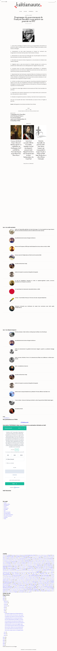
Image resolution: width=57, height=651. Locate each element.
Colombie (18, 562)
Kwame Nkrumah (41, 576)
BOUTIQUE (25, 11)
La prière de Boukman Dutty (21, 263)
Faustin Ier (44, 568)
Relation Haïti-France (29, 586)
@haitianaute (25, 422)
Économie (9, 567)
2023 (4, 637)
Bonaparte (51, 558)
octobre (5, 604)
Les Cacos (45, 577)
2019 (3, 643)
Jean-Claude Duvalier (24, 575)
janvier (5, 635)
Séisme (8, 588)
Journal (4, 576)
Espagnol (9, 568)
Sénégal (24, 588)
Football (12, 569)
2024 (4, 599)
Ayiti (40, 557)
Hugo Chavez (35, 573)
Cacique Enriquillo (46, 559)
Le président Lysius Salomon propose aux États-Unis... (14, 616)
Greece (29, 570)
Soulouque (35, 588)
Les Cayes (50, 577)
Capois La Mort (38, 560)
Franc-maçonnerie (18, 569)
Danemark (9, 565)
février (5, 633)
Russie (27, 587)
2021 (3, 640)
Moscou (44, 581)
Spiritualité (39, 588)
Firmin (9, 569)
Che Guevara (48, 561)
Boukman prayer (21, 559)
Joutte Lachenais (9, 576)
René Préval (41, 586)
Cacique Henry (52, 559)
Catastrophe (8, 561)
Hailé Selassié (32, 572)
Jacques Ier (34, 574)
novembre (5, 602)
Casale (4, 561)
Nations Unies (25, 582)
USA (34, 590)
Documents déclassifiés (23, 566)
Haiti (37, 572)
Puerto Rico (39, 585)
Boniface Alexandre (5, 559)
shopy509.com (6, 417)
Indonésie (51, 573)
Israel (23, 574)
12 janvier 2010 (5, 555)
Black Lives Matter (33, 558)
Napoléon (52, 581)
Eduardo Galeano (14, 567)
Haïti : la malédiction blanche (21, 366)
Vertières (48, 590)
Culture (5, 506)
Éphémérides (31, 11)
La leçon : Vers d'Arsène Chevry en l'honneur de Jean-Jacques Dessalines (30, 297)
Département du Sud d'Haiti (31, 565)
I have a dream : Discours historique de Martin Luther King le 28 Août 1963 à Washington (34, 400)
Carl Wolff (51, 560)
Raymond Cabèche (21, 586)
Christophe (8, 562)
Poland (40, 584)
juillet (5, 609)
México (30, 581)
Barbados (48, 557)
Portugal (16, 585)
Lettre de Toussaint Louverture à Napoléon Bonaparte (26, 272)
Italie (26, 574)
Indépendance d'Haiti (43, 573)
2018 (4, 645)
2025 (4, 598)
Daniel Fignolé (15, 565)
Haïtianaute (23, 649)
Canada (22, 560)
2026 (4, 596)
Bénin (18, 558)
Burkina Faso (40, 559)
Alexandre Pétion (7, 504)
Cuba (45, 563)
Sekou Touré (20, 588)
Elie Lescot (31, 567)
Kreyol (36, 576)
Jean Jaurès (9, 575)
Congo (42, 562)
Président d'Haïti (22, 585)
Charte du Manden (42, 561)
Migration (40, 581)
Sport (43, 588)
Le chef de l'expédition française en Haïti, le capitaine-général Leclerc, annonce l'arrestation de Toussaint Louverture (34, 281)
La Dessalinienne (47, 576)
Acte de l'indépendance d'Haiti (30, 555)
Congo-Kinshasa (48, 562)
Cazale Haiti (19, 561)
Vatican (38, 590)
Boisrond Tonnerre (41, 558)
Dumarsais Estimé (50, 566)
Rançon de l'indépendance (8, 586)
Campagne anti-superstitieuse (8, 560)
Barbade (44, 557)
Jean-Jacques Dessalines (8, 514)
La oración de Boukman (11, 577)
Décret (19, 565)
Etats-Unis (15, 568)
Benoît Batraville (22, 558)
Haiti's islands (48, 572)
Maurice (23, 581)
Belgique (8, 558)
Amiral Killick (31, 556)
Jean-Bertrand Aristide (16, 575)
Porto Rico (11, 585)
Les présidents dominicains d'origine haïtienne (25, 237)
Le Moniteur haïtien (31, 577)
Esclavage (6, 509)
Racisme (51, 585)
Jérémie (52, 575)
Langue (26, 577)
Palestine (35, 583)
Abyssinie (21, 555)
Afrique (5, 502)
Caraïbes (43, 560)
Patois (52, 583)
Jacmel (30, 574)
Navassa (30, 582)
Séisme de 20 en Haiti (14, 588)
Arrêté (24, 557)
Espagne (4, 568)
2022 (4, 638)
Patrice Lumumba (5, 584)
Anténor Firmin (50, 556)
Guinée (24, 572)
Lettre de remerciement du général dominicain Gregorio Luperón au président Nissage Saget (34, 349)
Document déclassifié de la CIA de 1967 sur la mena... (14, 619)
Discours (16, 566)
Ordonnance (20, 583)
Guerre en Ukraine (14, 572)
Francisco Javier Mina (31, 569)
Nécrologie (34, 582)
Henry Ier (23, 573)
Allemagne (18, 556)
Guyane (28, 572)
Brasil (33, 559)
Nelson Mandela (40, 582)
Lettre (41, 578)
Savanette (4, 588)
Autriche (36, 557)
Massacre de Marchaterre (11, 581)
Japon (5, 575)
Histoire (29, 573)
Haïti (5, 510)
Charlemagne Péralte (28, 561)
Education (20, 567)
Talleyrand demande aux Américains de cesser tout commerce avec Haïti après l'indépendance (34, 307)
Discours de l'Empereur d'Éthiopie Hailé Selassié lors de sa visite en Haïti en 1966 (32, 246)
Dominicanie (6, 508)
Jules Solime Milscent (22, 576)
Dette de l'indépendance (48, 565)
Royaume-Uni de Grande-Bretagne (18, 587)
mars (5, 632)
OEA (11, 583)
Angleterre (45, 556)
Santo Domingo (50, 587)
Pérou (22, 584)
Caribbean (47, 560)
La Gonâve (52, 576)
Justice (33, 576)
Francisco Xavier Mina (38, 569)
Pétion (27, 584)
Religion (35, 586)
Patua (10, 584)
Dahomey (5, 565)
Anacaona (35, 556)
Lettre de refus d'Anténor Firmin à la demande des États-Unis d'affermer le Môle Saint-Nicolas (34, 358)
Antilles (4, 557)
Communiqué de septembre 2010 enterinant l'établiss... (14, 625)
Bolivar (46, 558)
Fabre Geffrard (38, 568)
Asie (33, 557)
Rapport (16, 586)
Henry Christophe (7, 512)
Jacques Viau (48, 574)
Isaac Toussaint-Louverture (17, 574)
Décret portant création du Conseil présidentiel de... (14, 627)
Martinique (4, 581)
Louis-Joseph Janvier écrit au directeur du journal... (14, 628)
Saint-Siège (39, 587)
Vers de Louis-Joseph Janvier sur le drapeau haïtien (14, 630)
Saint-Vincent (44, 587)
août (4, 607)
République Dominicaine (7, 587)
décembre (5, 601)
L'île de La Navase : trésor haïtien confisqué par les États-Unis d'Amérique (31, 331)
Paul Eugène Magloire (16, 584)
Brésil (36, 559)
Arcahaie (8, 557)
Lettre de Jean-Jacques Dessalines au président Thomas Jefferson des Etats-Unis (32, 391)
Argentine (17, 557)
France (23, 569)
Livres (37, 11)
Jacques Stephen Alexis (41, 574)
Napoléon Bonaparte (8, 582)
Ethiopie (20, 568)
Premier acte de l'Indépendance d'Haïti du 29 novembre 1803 (28, 255)
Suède (46, 588)
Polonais (51, 584)
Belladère (12, 558)
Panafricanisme (40, 583)
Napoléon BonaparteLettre (18, 582)
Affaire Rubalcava (44, 555)
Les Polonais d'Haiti (36, 578)
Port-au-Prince (5, 585)
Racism (47, 585)
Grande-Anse (22, 570)
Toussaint (25, 589)
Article (28, 557)
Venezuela (5, 517)
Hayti (52, 572)
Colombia (13, 562)
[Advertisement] (11, 219)
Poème (31, 584)
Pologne (47, 584)
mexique (33, 581)
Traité (41, 589)
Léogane (41, 577)
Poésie (35, 584)
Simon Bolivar (29, 588)
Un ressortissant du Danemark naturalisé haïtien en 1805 (27, 289)
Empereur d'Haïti (38, 567)
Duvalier (4, 567)
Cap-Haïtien (27, 560)
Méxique (37, 581)
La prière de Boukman (20, 577)
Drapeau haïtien (43, 566)
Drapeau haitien (36, 566)
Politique (43, 584)
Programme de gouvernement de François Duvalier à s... (15, 622)
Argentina (12, 557)
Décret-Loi (24, 565)
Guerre (44, 570)
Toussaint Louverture (7, 516)
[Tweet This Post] (26, 109)
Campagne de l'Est (17, 560)
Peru (24, 584)
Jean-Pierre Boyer (45, 575)
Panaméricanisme (47, 583)
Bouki (10, 559)
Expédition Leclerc (31, 568)
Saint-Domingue (33, 587)
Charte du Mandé (35, 561)
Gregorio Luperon (34, 570)
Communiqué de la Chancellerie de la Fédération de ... (14, 621)
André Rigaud (41, 556)
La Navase (5, 577)
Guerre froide (20, 572)
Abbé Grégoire (14, 555)
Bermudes (27, 558)
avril (4, 612)
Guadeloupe (40, 570)
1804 (9, 555)
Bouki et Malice (15, 559)
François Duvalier (46, 569)
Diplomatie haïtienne (7, 566)
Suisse (49, 588)
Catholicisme (13, 561)
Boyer (30, 559)
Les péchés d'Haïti (19, 408)
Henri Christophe (6, 573)
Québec (43, 585)
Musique (48, 581)
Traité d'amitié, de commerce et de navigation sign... (14, 624)
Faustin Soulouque (50, 568)
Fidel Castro (5, 569)
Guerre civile (48, 570)
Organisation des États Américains (28, 583)
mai (4, 610)
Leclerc (37, 577)
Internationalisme (7, 513)
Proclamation (32, 585)
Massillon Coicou (18, 581)
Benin (15, 558)
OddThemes (34, 649)
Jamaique (52, 574)
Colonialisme (6, 505)
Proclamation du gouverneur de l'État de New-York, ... (14, 613)
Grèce (26, 570)
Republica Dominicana (48, 586)
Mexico (27, 581)
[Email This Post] (30, 109)
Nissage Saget (46, 582)
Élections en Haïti (25, 567)
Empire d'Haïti (45, 567)
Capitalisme (32, 560)
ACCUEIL (20, 11)
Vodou (5, 518)
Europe (24, 568)
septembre (6, 605)
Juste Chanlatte (28, 576)
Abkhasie (18, 555)
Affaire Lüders (39, 555)
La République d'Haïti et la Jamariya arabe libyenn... (14, 618)
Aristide (21, 557)
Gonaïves (17, 570)
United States (21, 590)
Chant (23, 561)
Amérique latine (24, 556)
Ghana (14, 570)
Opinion (14, 583)
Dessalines (39, 565)
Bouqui (26, 559)
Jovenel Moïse (15, 576)
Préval (28, 585)
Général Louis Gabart (9, 570)
